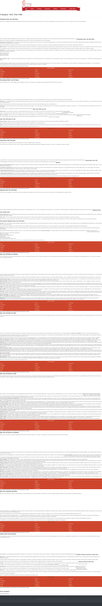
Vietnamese (71, 137)
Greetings (39, 8)
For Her (1, 69)
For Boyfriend (2, 71)
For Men (1, 75)
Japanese (70, 75)
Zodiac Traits (72, 8)
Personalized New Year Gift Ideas (9, 80)
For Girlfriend (71, 69)
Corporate (2, 73)
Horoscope (47, 8)
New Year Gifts (20, 78)
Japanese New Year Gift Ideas (8, 190)
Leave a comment (26, 78)
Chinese (70, 71)
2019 (26, 8)
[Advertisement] (9, 30)
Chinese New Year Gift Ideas (8, 534)
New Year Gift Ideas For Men (8, 313)
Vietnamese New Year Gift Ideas (9, 19)
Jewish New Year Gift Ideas (7, 140)
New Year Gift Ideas (51, 68)
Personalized (37, 137)
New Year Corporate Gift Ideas (8, 491)
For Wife (70, 73)
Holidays (55, 8)
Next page (7, 593)
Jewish (1, 137)
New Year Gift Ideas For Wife (8, 373)
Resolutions (63, 8)
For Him (36, 69)
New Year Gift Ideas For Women (9, 254)
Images (32, 8)
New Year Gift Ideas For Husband (9, 432)
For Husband (37, 73)
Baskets (36, 71)
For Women (37, 75)
